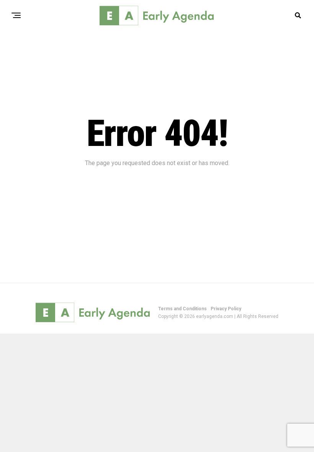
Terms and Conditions (182, 308)
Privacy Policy (226, 308)
